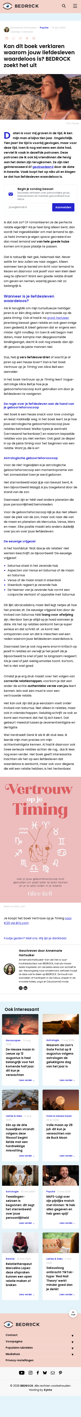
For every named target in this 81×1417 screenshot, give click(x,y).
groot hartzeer (58, 318)
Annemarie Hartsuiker (23, 27)
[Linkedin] (25, 988)
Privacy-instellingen (20, 1360)
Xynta (48, 1390)
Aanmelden (63, 207)
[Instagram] (21, 988)
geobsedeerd (42, 167)
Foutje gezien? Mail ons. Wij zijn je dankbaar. (35, 938)
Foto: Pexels (72, 123)
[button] (69, 1335)
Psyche (44, 27)
